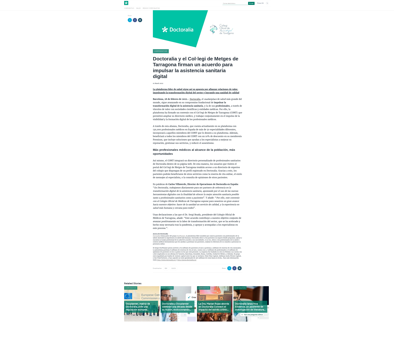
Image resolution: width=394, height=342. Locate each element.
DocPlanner (180, 236)
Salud (138, 8)
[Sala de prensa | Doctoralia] (126, 5)
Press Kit (260, 3)
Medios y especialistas (151, 8)
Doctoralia (156, 236)
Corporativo (129, 8)
